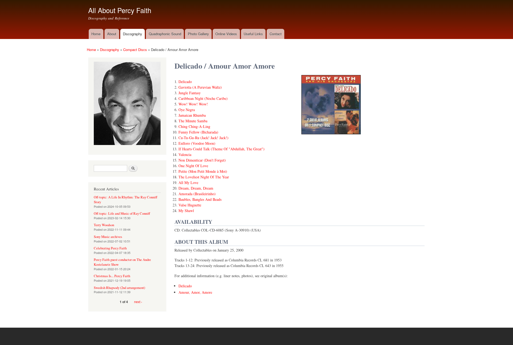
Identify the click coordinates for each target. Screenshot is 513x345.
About (111, 33)
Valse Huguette (189, 204)
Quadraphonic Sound (165, 33)
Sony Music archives (108, 236)
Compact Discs (135, 49)
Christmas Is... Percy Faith (112, 276)
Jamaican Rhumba (192, 115)
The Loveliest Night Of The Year (203, 176)
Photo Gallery (198, 33)
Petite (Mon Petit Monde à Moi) (202, 171)
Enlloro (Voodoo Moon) (196, 143)
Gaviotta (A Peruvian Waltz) (200, 87)
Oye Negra (186, 109)
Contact (276, 33)
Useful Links (253, 33)
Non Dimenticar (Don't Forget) (202, 160)
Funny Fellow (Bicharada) (198, 132)
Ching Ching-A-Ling (194, 126)
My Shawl (186, 210)
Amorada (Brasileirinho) (197, 193)
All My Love (188, 182)
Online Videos (226, 33)
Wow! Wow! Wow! (193, 104)
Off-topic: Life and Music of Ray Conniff (122, 213)
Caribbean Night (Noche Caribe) (203, 98)
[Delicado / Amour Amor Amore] (331, 136)
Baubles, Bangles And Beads (199, 199)
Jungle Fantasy (189, 92)
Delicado (185, 81)
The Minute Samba (192, 120)
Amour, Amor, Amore (195, 292)
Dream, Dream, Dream (195, 188)
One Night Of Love (193, 165)
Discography (132, 33)
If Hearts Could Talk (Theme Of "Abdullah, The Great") (221, 148)
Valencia (184, 154)
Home (95, 33)
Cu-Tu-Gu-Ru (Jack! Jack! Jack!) (203, 137)
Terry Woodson (104, 225)
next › (138, 301)
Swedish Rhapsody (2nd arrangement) (119, 287)
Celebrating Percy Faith (110, 248)
